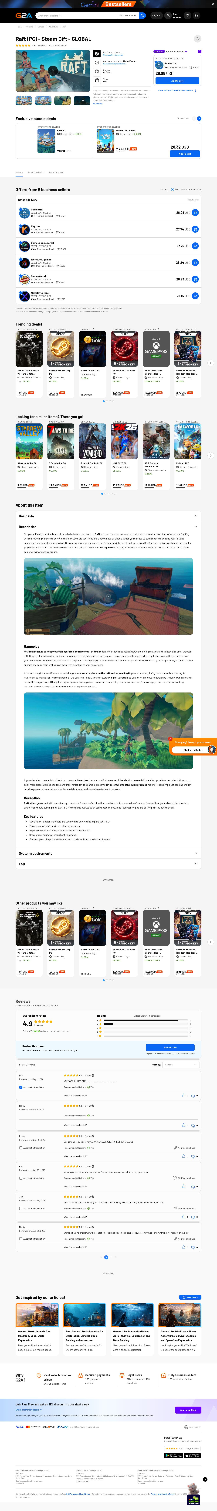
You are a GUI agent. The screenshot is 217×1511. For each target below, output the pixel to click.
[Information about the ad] (94, 329)
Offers (19, 172)
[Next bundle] (199, 118)
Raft (64, 27)
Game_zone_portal (42, 242)
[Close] (212, 4)
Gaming (29, 27)
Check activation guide (113, 55)
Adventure (53, 27)
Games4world (39, 276)
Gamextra (170, 63)
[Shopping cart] (196, 15)
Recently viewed (35, 172)
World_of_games (41, 259)
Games (41, 27)
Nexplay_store (40, 292)
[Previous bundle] (194, 118)
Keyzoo (35, 226)
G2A (20, 27)
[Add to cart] (195, 212)
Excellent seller (41, 212)
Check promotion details (27, 1409)
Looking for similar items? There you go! (50, 416)
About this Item (56, 172)
